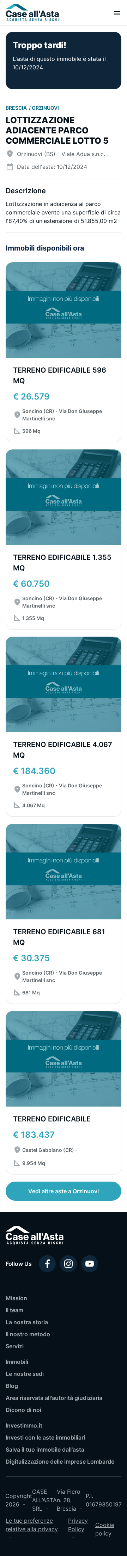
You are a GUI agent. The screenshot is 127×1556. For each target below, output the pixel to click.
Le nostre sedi (25, 1373)
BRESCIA (17, 108)
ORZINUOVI (45, 108)
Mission (16, 1298)
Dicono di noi (23, 1409)
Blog (12, 1385)
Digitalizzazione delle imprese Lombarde (60, 1461)
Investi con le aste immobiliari (45, 1437)
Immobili (17, 1361)
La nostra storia (27, 1322)
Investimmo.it (24, 1425)
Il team (14, 1310)
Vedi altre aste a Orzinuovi (63, 1191)
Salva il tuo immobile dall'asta (45, 1449)
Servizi (15, 1346)
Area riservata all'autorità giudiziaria (54, 1397)
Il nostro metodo (28, 1334)
